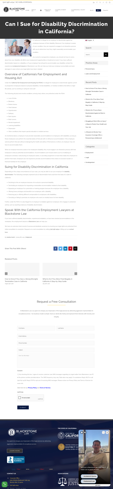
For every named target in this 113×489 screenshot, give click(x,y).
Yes (59, 249)
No (53, 249)
